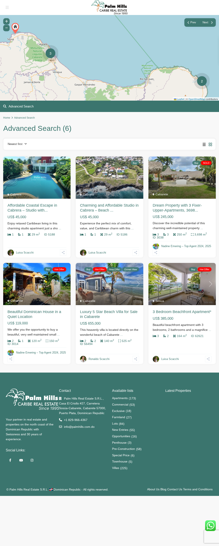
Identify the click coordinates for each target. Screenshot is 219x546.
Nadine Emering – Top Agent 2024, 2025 (186, 246)
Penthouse (119, 442)
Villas (115, 468)
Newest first (15, 144)
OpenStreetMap (196, 99)
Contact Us (174, 489)
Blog (163, 489)
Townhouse (119, 461)
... (60, 228)
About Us (153, 489)
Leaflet (180, 99)
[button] (16, 28)
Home (6, 117)
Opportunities (121, 436)
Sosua (159, 301)
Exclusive (118, 411)
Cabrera (15, 194)
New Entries (120, 429)
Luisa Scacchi (25, 252)
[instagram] (32, 460)
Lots (115, 423)
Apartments (120, 398)
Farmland (118, 417)
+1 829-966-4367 (75, 420)
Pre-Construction (123, 449)
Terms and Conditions (198, 489)
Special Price (121, 455)
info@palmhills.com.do (79, 426)
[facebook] (10, 460)
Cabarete (161, 194)
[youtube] (21, 460)
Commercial (120, 404)
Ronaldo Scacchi (99, 359)
